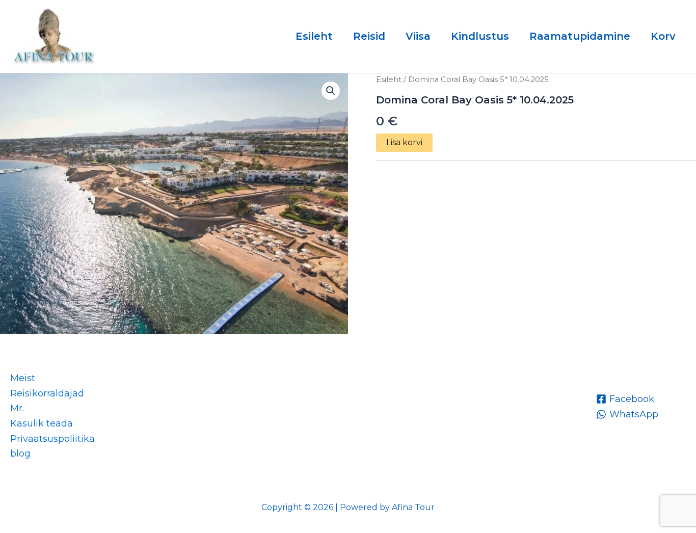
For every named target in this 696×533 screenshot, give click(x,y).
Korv (663, 36)
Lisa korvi (404, 142)
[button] (331, 91)
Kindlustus (480, 36)
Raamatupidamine (579, 36)
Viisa (418, 36)
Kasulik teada (41, 423)
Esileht (314, 36)
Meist (22, 378)
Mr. (17, 408)
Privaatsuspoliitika (52, 438)
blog (20, 453)
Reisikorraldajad (47, 393)
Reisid (369, 36)
